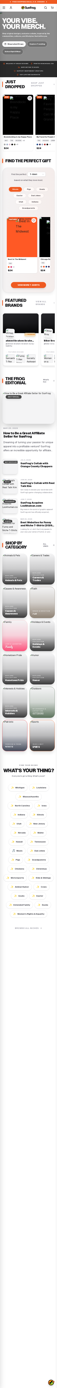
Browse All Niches (27, 928)
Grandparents (28, 208)
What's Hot (46, 381)
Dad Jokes (36, 196)
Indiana (35, 202)
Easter (20, 196)
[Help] (51, 1382)
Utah (21, 202)
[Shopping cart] (52, 7)
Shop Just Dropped (37, 84)
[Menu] (4, 7)
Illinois (15, 189)
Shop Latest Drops (15, 44)
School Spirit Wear (13, 51)
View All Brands (41, 303)
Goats (42, 189)
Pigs (29, 189)
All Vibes (45, 545)
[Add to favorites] (29, 98)
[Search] (45, 7)
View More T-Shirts (29, 285)
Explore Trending (37, 44)
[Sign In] (11, 7)
